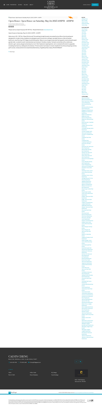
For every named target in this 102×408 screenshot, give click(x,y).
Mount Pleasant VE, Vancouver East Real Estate (86, 231)
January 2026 (85, 41)
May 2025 (84, 53)
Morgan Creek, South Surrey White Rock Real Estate (87, 224)
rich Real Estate (85, 257)
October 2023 (85, 82)
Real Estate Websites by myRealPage (87, 392)
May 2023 (84, 89)
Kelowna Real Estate (86, 182)
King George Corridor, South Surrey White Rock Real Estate (87, 193)
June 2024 (84, 69)
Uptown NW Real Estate (87, 299)
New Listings (84, 20)
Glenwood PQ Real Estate (87, 166)
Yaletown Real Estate (86, 335)
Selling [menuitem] (26, 4)
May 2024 (84, 71)
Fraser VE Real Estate (86, 164)
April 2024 (84, 72)
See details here (48, 29)
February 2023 (85, 94)
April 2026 (84, 36)
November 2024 (85, 62)
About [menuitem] (31, 4)
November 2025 (85, 44)
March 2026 (84, 38)
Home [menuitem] (7, 4)
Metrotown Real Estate (87, 216)
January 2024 (85, 77)
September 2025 (85, 47)
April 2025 (84, 54)
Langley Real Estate (86, 204)
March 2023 (84, 92)
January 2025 (85, 59)
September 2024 (85, 65)
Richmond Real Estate (86, 258)
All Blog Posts (85, 19)
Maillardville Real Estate (87, 205)
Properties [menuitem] (13, 4)
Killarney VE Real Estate (87, 184)
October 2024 (85, 63)
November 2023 (85, 80)
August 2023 (84, 85)
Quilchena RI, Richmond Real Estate (19, 24)
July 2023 (84, 86)
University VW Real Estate (87, 294)
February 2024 (85, 76)
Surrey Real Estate (86, 287)
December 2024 (85, 60)
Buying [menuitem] (20, 4)
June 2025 (84, 51)
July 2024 (84, 68)
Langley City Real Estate (87, 202)
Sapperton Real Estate (87, 263)
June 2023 (84, 88)
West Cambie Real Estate (87, 307)
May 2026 (84, 35)
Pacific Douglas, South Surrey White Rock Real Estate (87, 242)
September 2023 (85, 83)
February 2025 (85, 57)
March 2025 (84, 56)
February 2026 (85, 39)
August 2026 (84, 30)
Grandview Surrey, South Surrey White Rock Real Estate (87, 172)
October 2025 (85, 45)
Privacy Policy (77, 392)
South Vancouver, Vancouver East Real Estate (86, 269)
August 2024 (84, 66)
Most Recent (84, 29)
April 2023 (84, 91)
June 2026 (84, 33)
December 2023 (85, 79)
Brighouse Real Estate (86, 114)
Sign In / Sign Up (87, 4)
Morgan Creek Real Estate (87, 220)
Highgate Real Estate (86, 181)
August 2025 (84, 48)
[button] (87, 4)
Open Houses (85, 22)
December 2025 (85, 42)
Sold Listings (84, 25)
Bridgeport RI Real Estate (87, 110)
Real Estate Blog (85, 23)
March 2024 (84, 74)
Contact (95, 4)
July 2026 (84, 32)
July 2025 (84, 50)
